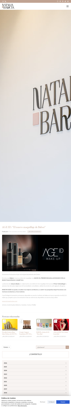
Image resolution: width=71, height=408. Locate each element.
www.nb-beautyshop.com (9, 301)
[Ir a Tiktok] (65, 1)
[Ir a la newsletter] (68, 1)
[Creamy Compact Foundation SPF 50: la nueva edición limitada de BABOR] (27, 325)
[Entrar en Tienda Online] (58, 1)
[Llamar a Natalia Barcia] (5, 1)
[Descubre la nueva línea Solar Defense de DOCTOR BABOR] (9, 325)
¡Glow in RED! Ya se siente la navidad (61, 333)
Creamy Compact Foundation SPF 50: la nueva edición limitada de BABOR (26, 333)
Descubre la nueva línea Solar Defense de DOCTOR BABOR (9, 333)
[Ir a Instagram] (63, 1)
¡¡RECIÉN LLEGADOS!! (34, 231)
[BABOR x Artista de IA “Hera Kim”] (44, 325)
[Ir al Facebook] (60, 1)
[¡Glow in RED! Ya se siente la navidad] (61, 325)
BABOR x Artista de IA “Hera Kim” (42, 333)
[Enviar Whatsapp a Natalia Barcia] (3, 1)
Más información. (22, 405)
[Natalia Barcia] (8, 6)
